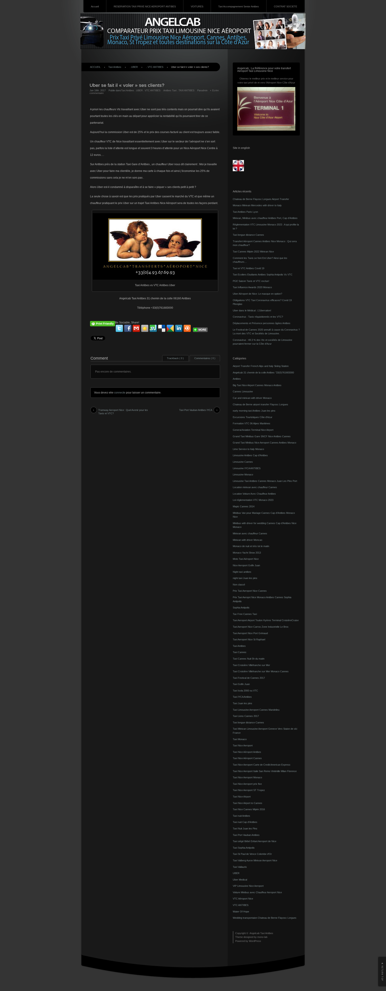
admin (204, 90)
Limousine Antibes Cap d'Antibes (250, 455)
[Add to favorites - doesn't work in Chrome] (144, 328)
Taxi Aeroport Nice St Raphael (249, 639)
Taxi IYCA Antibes (242, 696)
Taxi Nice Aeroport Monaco (247, 777)
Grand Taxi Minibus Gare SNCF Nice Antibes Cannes (262, 436)
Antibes (237, 378)
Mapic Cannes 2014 (243, 506)
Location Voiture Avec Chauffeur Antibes (254, 493)
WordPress (255, 941)
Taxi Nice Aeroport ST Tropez (249, 790)
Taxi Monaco (240, 739)
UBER (134, 67)
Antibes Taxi (169, 90)
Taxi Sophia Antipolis (244, 847)
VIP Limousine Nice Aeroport (248, 886)
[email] (136, 328)
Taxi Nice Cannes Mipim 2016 (249, 809)
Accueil (95, 6)
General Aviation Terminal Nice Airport (253, 430)
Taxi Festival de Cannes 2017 (249, 678)
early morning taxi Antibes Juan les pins (254, 410)
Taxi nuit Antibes (241, 815)
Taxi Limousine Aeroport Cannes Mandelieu (256, 709)
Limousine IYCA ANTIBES (246, 468)
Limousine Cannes (243, 461)
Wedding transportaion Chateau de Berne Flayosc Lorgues (264, 917)
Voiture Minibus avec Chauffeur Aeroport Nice (257, 892)
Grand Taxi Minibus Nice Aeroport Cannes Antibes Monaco (264, 442)
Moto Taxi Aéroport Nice (246, 559)
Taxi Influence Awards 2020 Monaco (252, 287)
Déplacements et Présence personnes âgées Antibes (261, 323)
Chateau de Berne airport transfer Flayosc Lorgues (260, 404)
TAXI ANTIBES (186, 90)
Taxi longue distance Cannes (248, 234)
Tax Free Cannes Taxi (245, 614)
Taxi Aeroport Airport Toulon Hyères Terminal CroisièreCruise (266, 620)
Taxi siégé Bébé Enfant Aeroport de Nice (254, 841)
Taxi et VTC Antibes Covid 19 (248, 268)
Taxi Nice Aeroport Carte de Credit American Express (261, 764)
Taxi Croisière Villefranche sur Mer (251, 665)
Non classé (239, 584)
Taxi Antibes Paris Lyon (245, 211)
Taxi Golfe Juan (241, 684)
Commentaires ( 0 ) (204, 358)
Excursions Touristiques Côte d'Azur (252, 417)
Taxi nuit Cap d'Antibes (245, 822)
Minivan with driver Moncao (247, 540)
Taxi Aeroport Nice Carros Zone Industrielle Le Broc (261, 626)
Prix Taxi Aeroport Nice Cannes (250, 590)
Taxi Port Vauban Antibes (246, 835)
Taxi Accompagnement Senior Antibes (238, 6)
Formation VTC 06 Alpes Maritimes (251, 423)
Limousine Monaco (243, 474)
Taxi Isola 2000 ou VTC (245, 690)
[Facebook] (127, 328)
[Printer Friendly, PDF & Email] (102, 323)
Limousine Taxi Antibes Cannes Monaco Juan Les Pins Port (265, 481)
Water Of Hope (241, 911)
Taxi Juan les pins (242, 703)
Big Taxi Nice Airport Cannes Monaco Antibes (257, 385)
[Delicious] (161, 328)
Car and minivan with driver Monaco (252, 398)
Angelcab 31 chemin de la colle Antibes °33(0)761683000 (263, 372)
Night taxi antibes (242, 571)
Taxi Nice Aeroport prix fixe (247, 784)
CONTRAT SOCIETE (285, 6)
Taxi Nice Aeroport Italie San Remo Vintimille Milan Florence (265, 771)
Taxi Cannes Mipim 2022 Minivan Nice (253, 251)
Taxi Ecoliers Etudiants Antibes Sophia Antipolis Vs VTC (262, 274)
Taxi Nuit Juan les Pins (245, 828)
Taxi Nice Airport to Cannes (247, 803)
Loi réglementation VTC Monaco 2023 (253, 500)
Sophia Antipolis (241, 607)
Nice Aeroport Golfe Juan (246, 565)
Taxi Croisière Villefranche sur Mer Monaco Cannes (261, 671)
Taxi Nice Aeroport (243, 745)
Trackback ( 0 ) (175, 358)
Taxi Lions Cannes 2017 (246, 716)
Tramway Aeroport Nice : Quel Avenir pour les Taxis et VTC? (123, 412)
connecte (119, 392)
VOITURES (197, 6)
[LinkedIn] (178, 328)
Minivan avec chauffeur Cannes (250, 533)
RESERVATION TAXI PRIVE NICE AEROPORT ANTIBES (145, 6)
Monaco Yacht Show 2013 (247, 552)
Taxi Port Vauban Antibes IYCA (195, 410)
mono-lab (262, 937)
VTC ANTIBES (155, 67)
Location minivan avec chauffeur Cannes (255, 487)
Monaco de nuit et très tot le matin (251, 546)
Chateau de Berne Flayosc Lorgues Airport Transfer (261, 199)
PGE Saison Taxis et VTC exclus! (251, 281)
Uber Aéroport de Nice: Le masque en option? (257, 293)
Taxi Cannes (239, 652)
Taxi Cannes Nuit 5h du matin (248, 658)
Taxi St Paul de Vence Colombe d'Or (252, 854)
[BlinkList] (187, 328)
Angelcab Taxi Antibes (261, 933)
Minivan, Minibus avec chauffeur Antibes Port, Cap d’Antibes (265, 218)
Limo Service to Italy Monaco (248, 449)
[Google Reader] (170, 328)
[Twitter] (119, 328)
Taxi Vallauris (240, 867)
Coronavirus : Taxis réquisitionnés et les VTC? (258, 316)
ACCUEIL (95, 67)
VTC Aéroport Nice (243, 898)
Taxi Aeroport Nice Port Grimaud (250, 633)
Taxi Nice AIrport (242, 796)
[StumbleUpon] (153, 328)
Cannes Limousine (243, 391)
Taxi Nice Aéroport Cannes (247, 758)
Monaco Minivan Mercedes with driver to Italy (257, 205)
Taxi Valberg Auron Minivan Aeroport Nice (255, 860)
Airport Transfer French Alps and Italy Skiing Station (261, 366)
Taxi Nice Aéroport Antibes (247, 752)
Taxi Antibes (114, 67)
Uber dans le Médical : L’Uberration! (252, 310)
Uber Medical (240, 879)
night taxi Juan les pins (245, 578)
